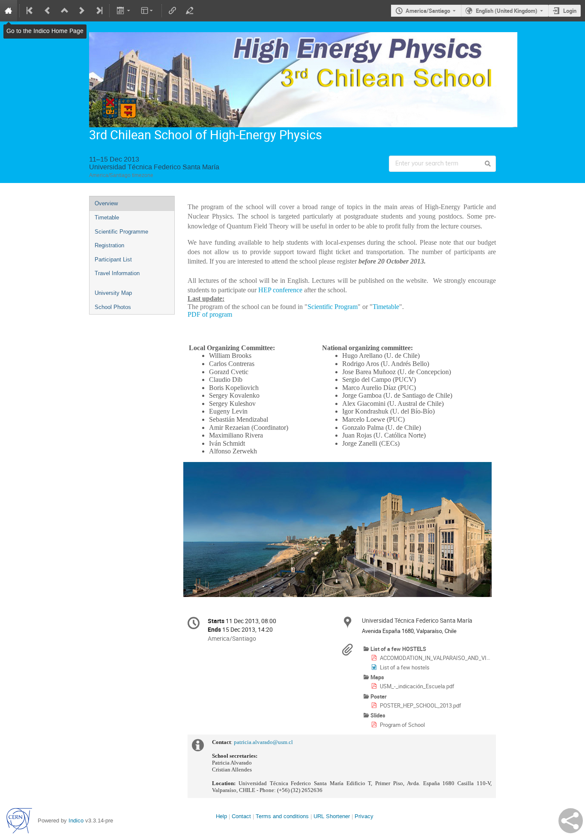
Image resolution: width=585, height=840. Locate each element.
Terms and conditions (282, 816)
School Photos (113, 307)
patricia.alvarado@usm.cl (263, 742)
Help (221, 816)
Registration (109, 245)
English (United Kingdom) (506, 11)
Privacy (364, 816)
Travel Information (117, 273)
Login (569, 11)
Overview (106, 203)
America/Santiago (428, 11)
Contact (241, 816)
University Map (113, 293)
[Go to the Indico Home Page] (8, 10)
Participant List (113, 259)
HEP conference (280, 290)
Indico (76, 820)
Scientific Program (332, 306)
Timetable (107, 217)
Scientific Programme (121, 231)
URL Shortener (331, 816)
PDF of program (210, 314)
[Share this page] (570, 821)
